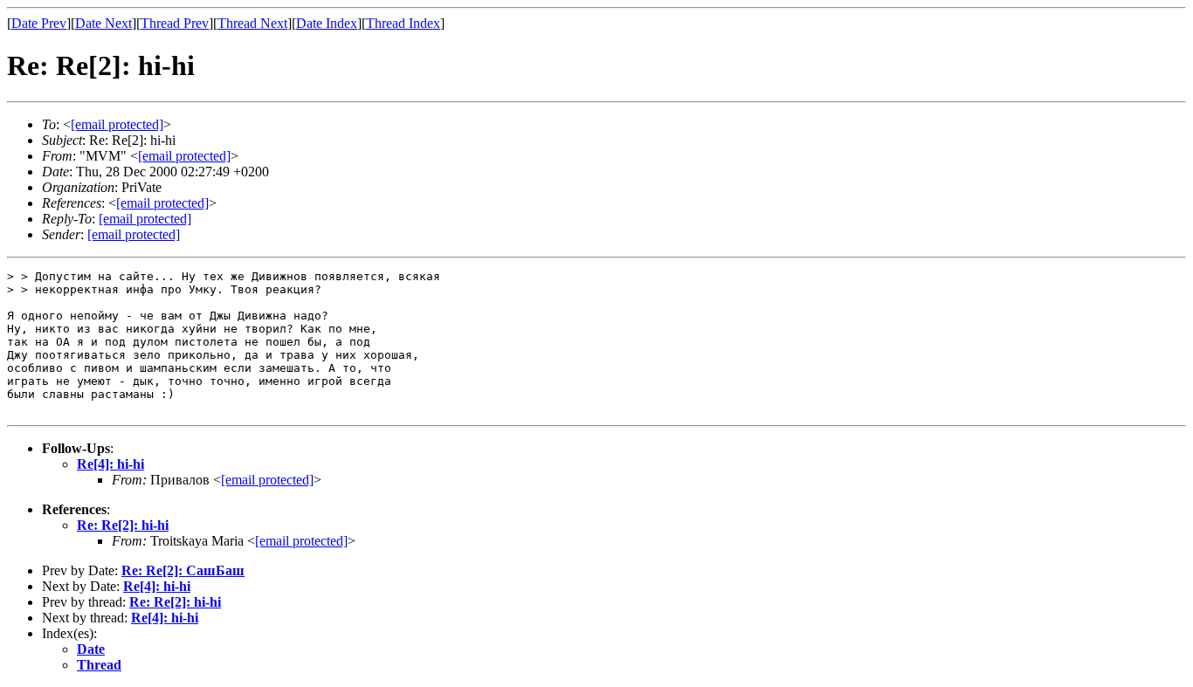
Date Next (103, 23)
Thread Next (252, 23)
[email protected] (267, 479)
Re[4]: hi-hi (110, 464)
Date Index (326, 23)
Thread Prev (175, 23)
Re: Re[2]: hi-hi (123, 525)
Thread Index (403, 23)
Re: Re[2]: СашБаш (183, 570)
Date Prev (38, 23)
